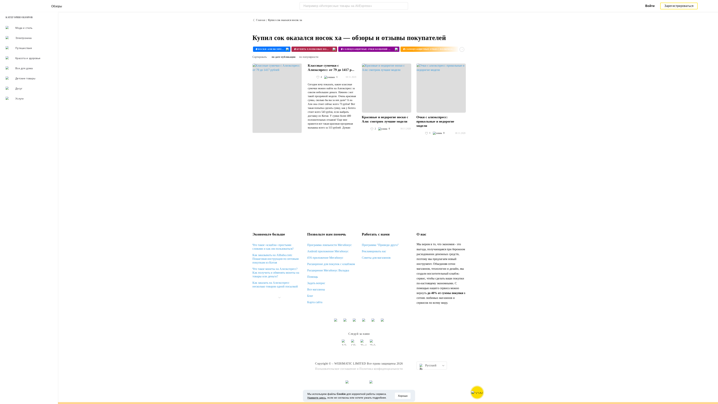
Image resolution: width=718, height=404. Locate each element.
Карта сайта (314, 302)
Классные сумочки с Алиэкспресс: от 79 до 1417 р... (331, 68)
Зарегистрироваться (679, 5)
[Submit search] (404, 6)
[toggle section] (279, 297)
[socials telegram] (373, 344)
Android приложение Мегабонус (328, 251)
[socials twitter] (363, 344)
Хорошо (403, 395)
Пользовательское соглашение (335, 368)
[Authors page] (312, 77)
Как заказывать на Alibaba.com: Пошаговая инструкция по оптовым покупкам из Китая (275, 258)
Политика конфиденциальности (381, 368)
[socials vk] (345, 344)
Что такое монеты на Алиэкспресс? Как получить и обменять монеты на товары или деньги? (275, 272)
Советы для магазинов (376, 257)
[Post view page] (277, 98)
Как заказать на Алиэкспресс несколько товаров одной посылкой (275, 284)
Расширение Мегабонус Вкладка (328, 270)
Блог (310, 295)
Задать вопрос (316, 283)
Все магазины (316, 289)
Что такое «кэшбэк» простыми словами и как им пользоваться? (273, 246)
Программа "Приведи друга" (380, 245)
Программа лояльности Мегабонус (329, 245)
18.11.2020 (351, 77)
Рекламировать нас (374, 251)
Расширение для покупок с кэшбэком (331, 264)
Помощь (312, 276)
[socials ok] (354, 344)
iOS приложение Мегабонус (325, 257)
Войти (650, 5)
